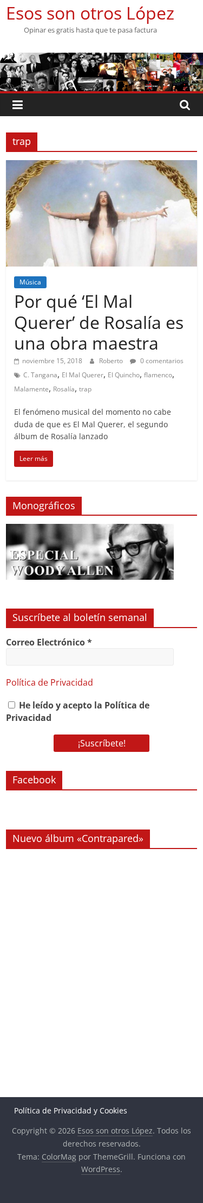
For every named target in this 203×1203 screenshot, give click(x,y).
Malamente (31, 389)
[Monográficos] (90, 529)
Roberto (112, 360)
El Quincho (124, 374)
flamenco (158, 374)
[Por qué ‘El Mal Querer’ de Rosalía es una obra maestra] (101, 167)
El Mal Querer (82, 374)
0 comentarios (161, 360)
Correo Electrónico (49, 642)
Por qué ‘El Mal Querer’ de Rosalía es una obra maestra (99, 321)
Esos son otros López (90, 12)
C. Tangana (40, 374)
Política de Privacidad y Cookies (70, 1110)
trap (85, 389)
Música (30, 282)
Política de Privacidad (49, 682)
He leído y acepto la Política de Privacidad (77, 711)
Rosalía (64, 389)
